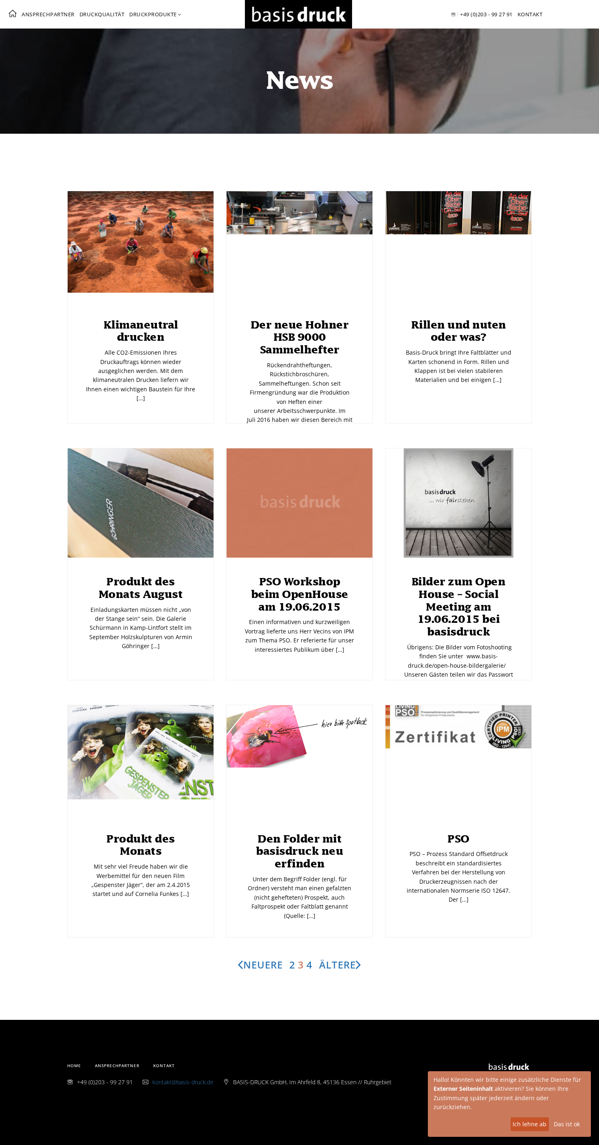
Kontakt (530, 14)
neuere (263, 964)
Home (74, 1065)
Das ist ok (567, 1124)
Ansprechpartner (48, 14)
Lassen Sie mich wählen (466, 1124)
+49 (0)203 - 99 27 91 (486, 14)
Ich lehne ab (529, 1124)
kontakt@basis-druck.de (183, 1082)
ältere (337, 964)
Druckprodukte (153, 14)
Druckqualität (102, 14)
